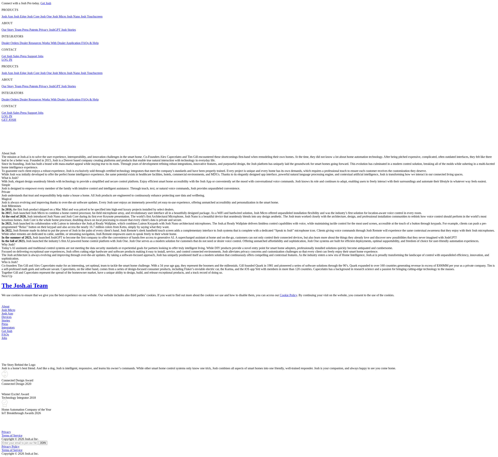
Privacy (44, 29)
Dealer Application (69, 43)
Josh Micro (60, 16)
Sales (16, 56)
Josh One (46, 16)
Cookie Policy (288, 295)
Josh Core (33, 16)
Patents (34, 29)
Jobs (40, 56)
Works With (49, 43)
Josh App (8, 16)
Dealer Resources (31, 43)
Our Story (8, 29)
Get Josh (45, 3)
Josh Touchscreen (92, 16)
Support (32, 56)
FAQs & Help (90, 43)
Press (25, 29)
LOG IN (7, 59)
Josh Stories (68, 29)
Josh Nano (74, 16)
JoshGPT (55, 29)
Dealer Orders (11, 43)
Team (18, 29)
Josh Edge (20, 16)
